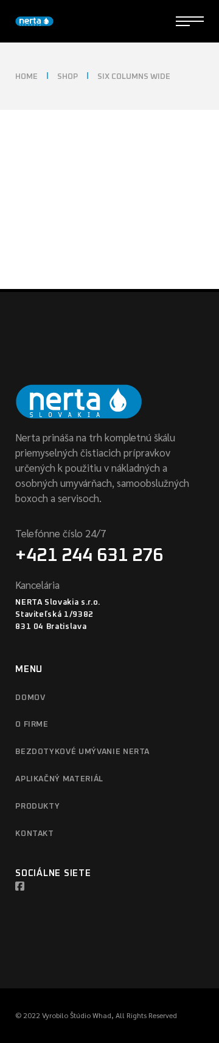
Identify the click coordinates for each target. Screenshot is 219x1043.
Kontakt (34, 834)
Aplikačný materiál (59, 779)
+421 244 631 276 (89, 555)
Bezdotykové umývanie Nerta (82, 752)
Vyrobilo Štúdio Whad (76, 1015)
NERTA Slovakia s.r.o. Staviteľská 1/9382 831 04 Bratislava (57, 615)
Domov (30, 698)
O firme (32, 725)
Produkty (37, 806)
